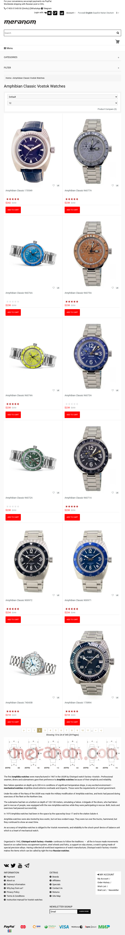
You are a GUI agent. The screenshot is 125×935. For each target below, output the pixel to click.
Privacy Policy (13, 892)
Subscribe (84, 911)
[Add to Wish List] (53, 185)
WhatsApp (36, 8)
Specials (56, 884)
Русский (81, 13)
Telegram (47, 8)
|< (24, 730)
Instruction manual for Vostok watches (24, 899)
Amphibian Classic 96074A (19, 395)
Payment (11, 877)
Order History (103, 882)
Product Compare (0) (107, 109)
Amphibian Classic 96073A (78, 395)
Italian (103, 13)
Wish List (101, 886)
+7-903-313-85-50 (13, 8)
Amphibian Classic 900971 (78, 600)
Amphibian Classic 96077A (78, 190)
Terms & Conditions (16, 896)
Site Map (56, 896)
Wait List (101, 890)
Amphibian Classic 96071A (78, 497)
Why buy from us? (15, 888)
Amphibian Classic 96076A (19, 293)
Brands (55, 877)
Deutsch (110, 13)
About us (11, 880)
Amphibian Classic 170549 (19, 190)
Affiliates (56, 880)
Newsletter (114, 890)
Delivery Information (16, 884)
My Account (102, 878)
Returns (56, 892)
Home (8, 78)
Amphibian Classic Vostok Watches (28, 78)
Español (96, 13)
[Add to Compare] (58, 185)
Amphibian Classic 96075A (78, 293)
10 (82, 730)
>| (101, 730)
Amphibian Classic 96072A (19, 497)
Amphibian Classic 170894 (78, 702)
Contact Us (57, 888)
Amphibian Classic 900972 (19, 600)
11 (88, 730)
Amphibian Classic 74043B (19, 702)
